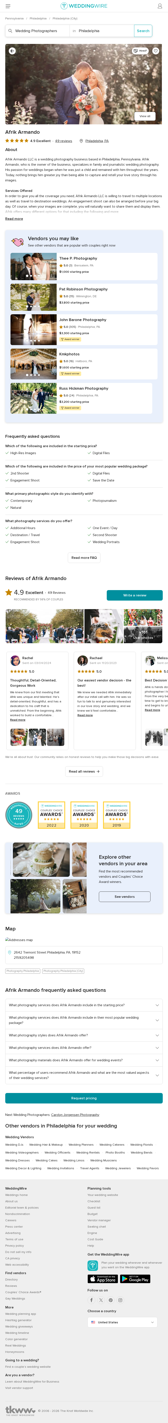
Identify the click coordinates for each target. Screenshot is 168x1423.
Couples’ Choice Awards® (23, 1292)
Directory (11, 1279)
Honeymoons (14, 1352)
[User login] (160, 6)
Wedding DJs (14, 1145)
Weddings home (16, 1195)
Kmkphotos (69, 354)
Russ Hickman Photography (83, 388)
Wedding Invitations (60, 1168)
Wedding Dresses (17, 1160)
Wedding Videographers (22, 1152)
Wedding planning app (20, 1314)
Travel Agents (89, 1168)
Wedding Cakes (47, 1160)
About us (11, 1201)
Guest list (94, 1207)
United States (108, 1322)
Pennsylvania (14, 18)
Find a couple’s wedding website (28, 1367)
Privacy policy (14, 1246)
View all (145, 116)
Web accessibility (17, 1265)
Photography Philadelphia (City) (63, 971)
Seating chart (97, 1226)
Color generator (16, 1339)
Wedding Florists (141, 1145)
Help (91, 1246)
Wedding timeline (17, 1333)
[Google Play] (135, 1282)
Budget (93, 1214)
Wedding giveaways (19, 1326)
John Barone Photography (82, 319)
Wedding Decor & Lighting (23, 1168)
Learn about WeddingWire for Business (32, 1381)
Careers (10, 1220)
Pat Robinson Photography (83, 289)
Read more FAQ (84, 558)
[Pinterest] (111, 1300)
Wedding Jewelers (118, 1168)
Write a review (134, 595)
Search (143, 30)
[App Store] (103, 1282)
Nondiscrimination (17, 1214)
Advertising (13, 1233)
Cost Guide (95, 1239)
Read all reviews (82, 771)
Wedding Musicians (103, 1160)
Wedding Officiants (57, 1152)
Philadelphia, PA (97, 141)
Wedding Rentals (88, 1152)
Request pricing (84, 1098)
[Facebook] (91, 1300)
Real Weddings (15, 1345)
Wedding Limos (73, 1160)
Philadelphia (38, 18)
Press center (14, 1226)
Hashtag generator (18, 1320)
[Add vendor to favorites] (155, 50)
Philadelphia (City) (65, 18)
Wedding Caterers (112, 1145)
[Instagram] (120, 1300)
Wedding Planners (81, 1145)
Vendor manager (99, 1220)
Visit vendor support (19, 1388)
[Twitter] (101, 1300)
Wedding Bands (141, 1152)
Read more (14, 219)
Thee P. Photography (78, 258)
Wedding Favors (148, 1168)
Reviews (11, 1286)
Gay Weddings (15, 1298)
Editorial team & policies (22, 1207)
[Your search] (12, 50)
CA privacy (12, 1258)
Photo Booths (115, 1152)
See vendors (125, 897)
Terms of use (14, 1239)
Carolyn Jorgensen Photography (75, 1115)
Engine (92, 1233)
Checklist (94, 1201)
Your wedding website (103, 1195)
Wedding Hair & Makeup (46, 1145)
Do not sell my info (18, 1252)
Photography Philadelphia (23, 971)
